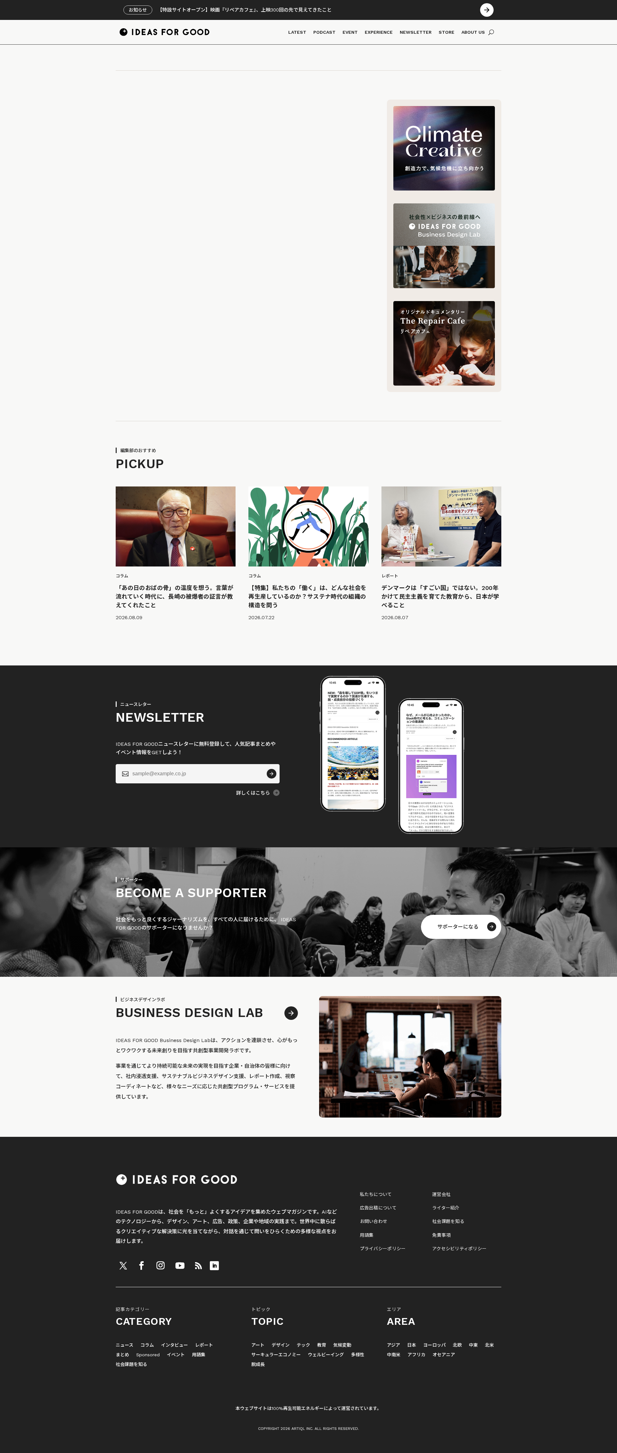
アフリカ (416, 1354)
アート (257, 1345)
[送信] (271, 774)
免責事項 (441, 1235)
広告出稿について (378, 1207)
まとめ (122, 1354)
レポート (204, 1345)
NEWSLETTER (416, 32)
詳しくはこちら (253, 793)
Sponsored (148, 1354)
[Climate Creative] (444, 189)
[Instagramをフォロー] (160, 1266)
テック (303, 1345)
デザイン (281, 1345)
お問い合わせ (374, 1221)
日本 (411, 1345)
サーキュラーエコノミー (276, 1354)
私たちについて (376, 1194)
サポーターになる (457, 927)
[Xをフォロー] (123, 1265)
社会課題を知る (448, 1221)
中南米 (393, 1354)
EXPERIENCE (379, 32)
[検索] (491, 32)
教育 (321, 1345)
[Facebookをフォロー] (141, 1265)
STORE (446, 32)
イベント (176, 1354)
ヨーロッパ (434, 1345)
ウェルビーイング (326, 1354)
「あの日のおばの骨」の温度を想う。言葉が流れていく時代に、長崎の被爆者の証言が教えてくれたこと (174, 596)
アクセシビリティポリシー (459, 1248)
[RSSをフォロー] (198, 1265)
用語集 (367, 1235)
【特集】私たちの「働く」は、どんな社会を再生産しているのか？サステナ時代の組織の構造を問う (307, 596)
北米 (489, 1345)
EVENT (350, 32)
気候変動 (342, 1345)
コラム (147, 1345)
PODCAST (324, 32)
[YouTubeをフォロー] (180, 1266)
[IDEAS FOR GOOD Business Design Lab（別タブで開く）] (444, 286)
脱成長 (258, 1364)
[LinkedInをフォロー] (214, 1265)
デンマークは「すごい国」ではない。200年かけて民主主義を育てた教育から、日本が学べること (440, 596)
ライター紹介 (446, 1207)
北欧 (457, 1345)
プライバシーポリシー (383, 1248)
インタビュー (174, 1345)
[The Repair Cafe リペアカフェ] (444, 384)
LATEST (297, 32)
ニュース (124, 1345)
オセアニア (444, 1354)
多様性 (357, 1354)
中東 (473, 1345)
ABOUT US (473, 32)
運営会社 (441, 1194)
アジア (393, 1345)
